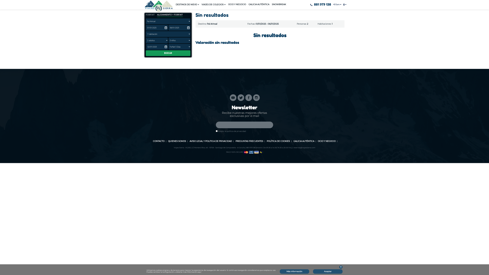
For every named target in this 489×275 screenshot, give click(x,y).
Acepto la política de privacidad (232, 131)
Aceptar (328, 271)
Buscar (168, 53)
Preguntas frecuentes (249, 141)
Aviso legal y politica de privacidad (211, 141)
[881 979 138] (311, 5)
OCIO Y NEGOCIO (237, 4)
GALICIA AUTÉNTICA (259, 4)
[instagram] (256, 97)
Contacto (159, 141)
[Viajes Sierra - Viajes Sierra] (159, 6)
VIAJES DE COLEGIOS (213, 4)
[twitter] (241, 97)
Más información (294, 271)
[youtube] (233, 97)
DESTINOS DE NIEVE (186, 4)
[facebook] (248, 97)
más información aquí (192, 272)
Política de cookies (278, 141)
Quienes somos (177, 141)
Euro (337, 4)
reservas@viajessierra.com (304, 148)
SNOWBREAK (279, 4)
